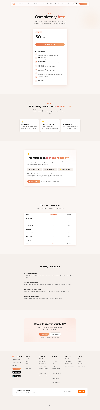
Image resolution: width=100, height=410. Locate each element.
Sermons (27, 361)
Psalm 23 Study (42, 361)
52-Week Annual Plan (43, 376)
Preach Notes (68, 361)
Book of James (42, 371)
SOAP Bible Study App (56, 373)
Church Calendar (68, 363)
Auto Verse (28, 358)
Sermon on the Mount (43, 368)
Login (76, 3)
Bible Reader (28, 368)
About (63, 3)
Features (28, 3)
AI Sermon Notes (55, 376)
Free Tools (43, 3)
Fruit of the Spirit (42, 366)
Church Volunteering (69, 366)
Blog (59, 3)
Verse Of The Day (29, 371)
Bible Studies (36, 3)
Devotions (28, 363)
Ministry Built (52, 405)
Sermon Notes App (56, 368)
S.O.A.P (27, 366)
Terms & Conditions (82, 366)
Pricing (55, 3)
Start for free (44, 334)
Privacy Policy (81, 363)
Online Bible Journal (56, 371)
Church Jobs (67, 358)
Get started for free (50, 44)
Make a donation (34, 181)
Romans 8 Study (42, 363)
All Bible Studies (42, 358)
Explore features (55, 334)
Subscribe (81, 391)
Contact (68, 3)
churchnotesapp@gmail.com (82, 402)
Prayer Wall (49, 3)
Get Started (83, 3)
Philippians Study (42, 373)
